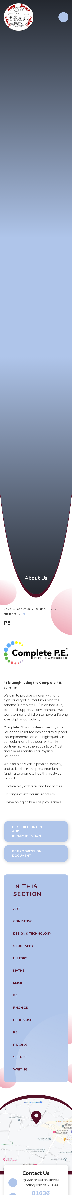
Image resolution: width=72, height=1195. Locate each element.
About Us (23, 609)
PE (24, 614)
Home (7, 609)
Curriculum (44, 609)
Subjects (10, 614)
